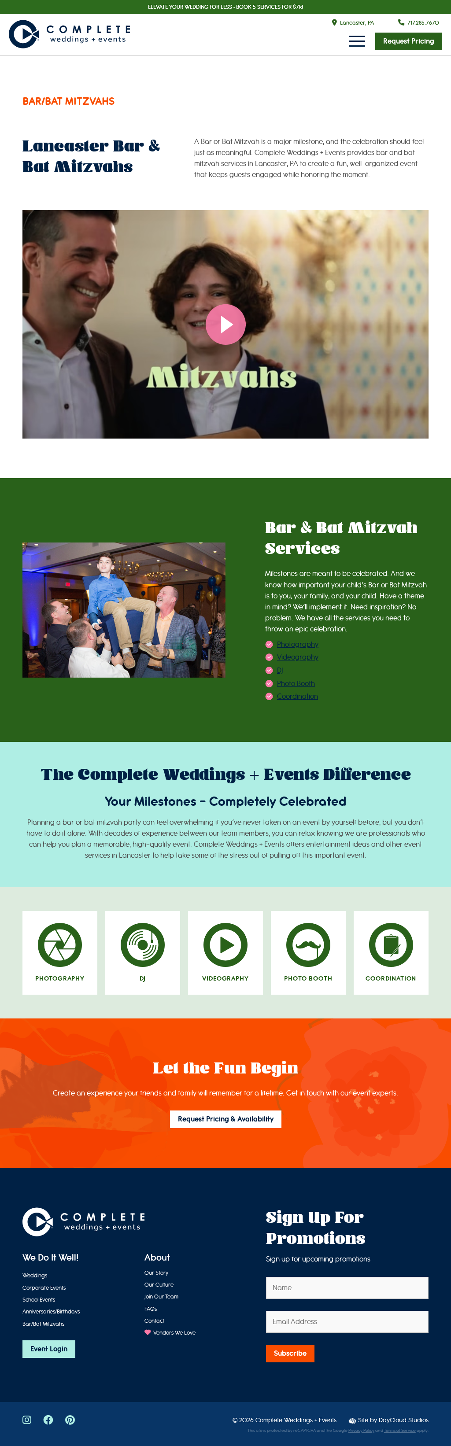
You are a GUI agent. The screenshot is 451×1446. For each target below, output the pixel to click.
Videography (297, 657)
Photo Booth (296, 683)
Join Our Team (161, 1296)
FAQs (150, 1309)
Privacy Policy (361, 1430)
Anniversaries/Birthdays (51, 1311)
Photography (297, 644)
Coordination (297, 696)
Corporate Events (44, 1287)
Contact (154, 1320)
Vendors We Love (174, 1332)
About (157, 1258)
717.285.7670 (423, 22)
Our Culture (159, 1284)
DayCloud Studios (404, 1420)
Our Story (156, 1272)
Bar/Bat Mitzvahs (43, 1324)
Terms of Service (400, 1430)
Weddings (34, 1275)
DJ (280, 670)
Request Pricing (408, 41)
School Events (38, 1299)
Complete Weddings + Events (295, 1420)
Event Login (48, 1349)
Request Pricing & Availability (226, 1119)
